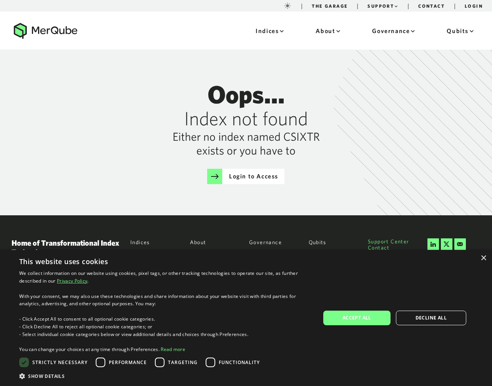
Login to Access (253, 176)
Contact (431, 5)
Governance (391, 30)
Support (380, 5)
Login (474, 5)
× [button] (483, 258)
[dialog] (246, 318)
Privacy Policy (72, 281)
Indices (267, 30)
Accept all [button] (356, 317)
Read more (173, 349)
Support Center (388, 241)
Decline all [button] (431, 317)
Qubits (458, 30)
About (325, 30)
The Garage (329, 5)
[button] (165, 375)
